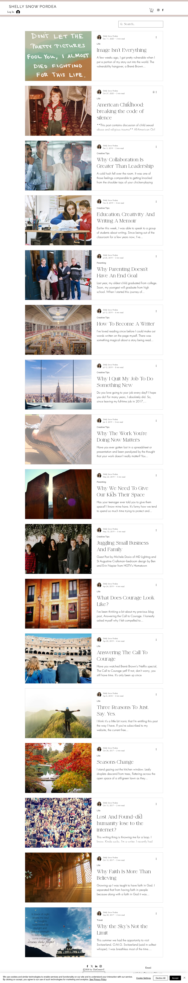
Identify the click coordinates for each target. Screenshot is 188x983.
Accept (175, 978)
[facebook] (162, 10)
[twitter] (91, 966)
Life (98, 44)
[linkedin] (96, 966)
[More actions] (157, 37)
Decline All (160, 978)
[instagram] (158, 10)
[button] (151, 10)
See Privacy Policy (97, 979)
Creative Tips (103, 153)
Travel (100, 920)
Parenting (101, 263)
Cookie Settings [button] (143, 978)
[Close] (184, 978)
